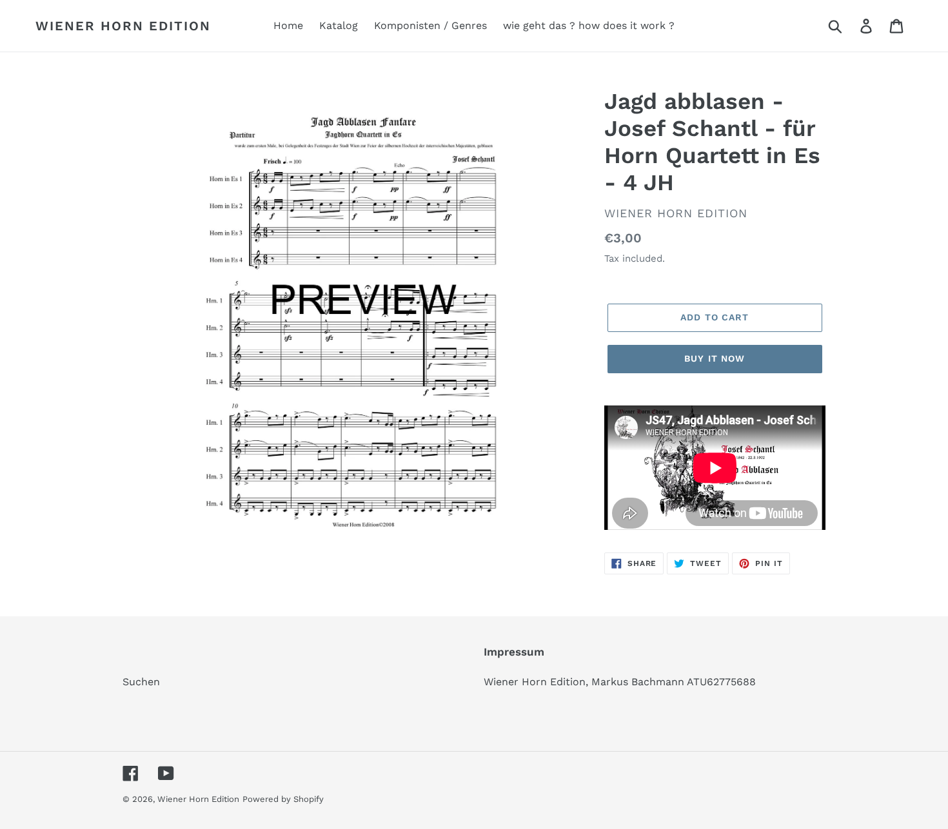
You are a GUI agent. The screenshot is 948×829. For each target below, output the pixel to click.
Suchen (141, 682)
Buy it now (714, 358)
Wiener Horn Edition (123, 26)
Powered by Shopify (283, 799)
